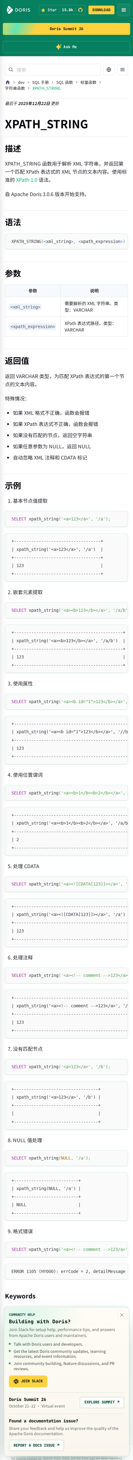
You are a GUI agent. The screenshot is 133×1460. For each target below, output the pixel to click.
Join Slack (32, 1381)
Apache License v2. (29, 1458)
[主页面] (8, 82)
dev (21, 82)
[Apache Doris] (18, 10)
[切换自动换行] (109, 241)
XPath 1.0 (26, 179)
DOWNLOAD (101, 9)
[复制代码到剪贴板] (120, 241)
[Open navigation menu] (124, 10)
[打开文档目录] (122, 69)
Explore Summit (101, 1402)
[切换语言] (108, 69)
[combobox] (53, 69)
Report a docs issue (36, 1445)
